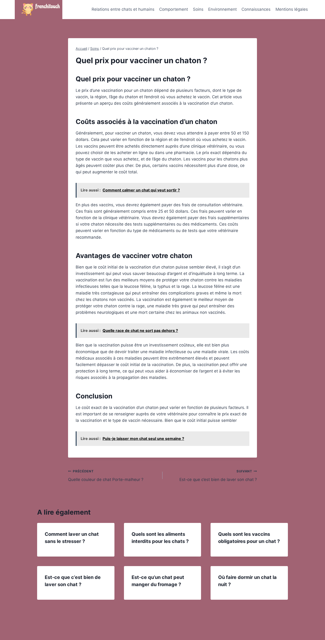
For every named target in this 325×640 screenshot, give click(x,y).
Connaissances (256, 9)
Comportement (173, 9)
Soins (198, 9)
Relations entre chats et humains (123, 9)
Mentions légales (292, 9)
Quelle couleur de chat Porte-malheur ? (105, 475)
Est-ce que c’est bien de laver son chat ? (218, 475)
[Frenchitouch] (38, 9)
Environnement (222, 9)
